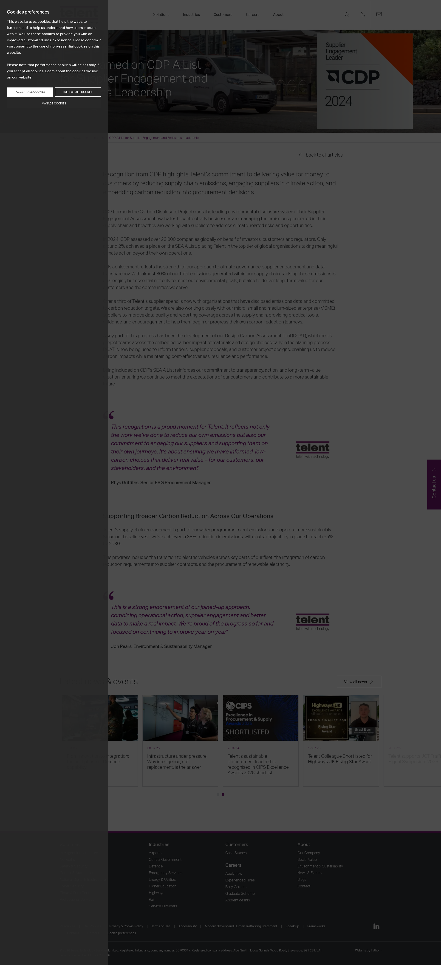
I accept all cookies (29, 91)
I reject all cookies (78, 92)
